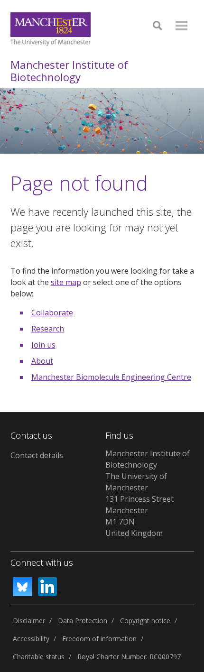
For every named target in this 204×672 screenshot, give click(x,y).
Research (47, 328)
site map (66, 282)
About (42, 361)
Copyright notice (145, 620)
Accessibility (31, 638)
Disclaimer (29, 620)
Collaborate (52, 312)
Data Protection (82, 620)
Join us (43, 345)
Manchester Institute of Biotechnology (69, 70)
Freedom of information (99, 638)
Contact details (36, 455)
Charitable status (39, 656)
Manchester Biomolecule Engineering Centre (111, 377)
